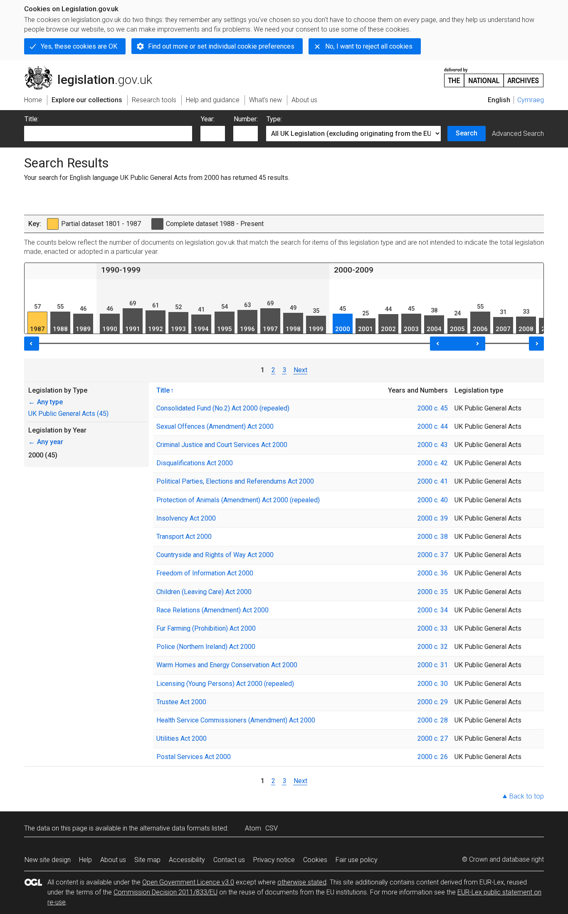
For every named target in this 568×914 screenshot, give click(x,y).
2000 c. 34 (432, 610)
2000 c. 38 (432, 537)
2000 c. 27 (432, 738)
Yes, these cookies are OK (79, 46)
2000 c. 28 (432, 720)
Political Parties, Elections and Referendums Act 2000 (235, 481)
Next (300, 370)
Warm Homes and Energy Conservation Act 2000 (226, 665)
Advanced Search (518, 134)
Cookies (315, 860)
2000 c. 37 (432, 555)
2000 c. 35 (432, 592)
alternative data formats (175, 828)
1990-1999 (121, 270)
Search (466, 133)
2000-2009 (353, 270)
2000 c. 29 (432, 702)
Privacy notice (274, 860)
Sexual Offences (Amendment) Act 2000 (215, 426)
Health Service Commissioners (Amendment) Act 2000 (235, 720)
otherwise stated (301, 882)
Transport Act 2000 (184, 537)
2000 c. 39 (432, 518)
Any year (45, 442)
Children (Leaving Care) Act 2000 (204, 592)
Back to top (526, 796)
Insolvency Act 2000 (186, 518)
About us (113, 860)
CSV (271, 828)
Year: (208, 119)
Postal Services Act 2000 (193, 757)
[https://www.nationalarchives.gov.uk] (494, 74)
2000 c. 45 (432, 408)
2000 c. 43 (432, 445)
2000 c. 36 (432, 573)
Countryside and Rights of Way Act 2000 (215, 555)
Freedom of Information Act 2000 (204, 573)
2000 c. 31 (432, 665)
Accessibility (187, 860)
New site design (48, 860)
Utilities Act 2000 (181, 738)
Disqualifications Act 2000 (194, 463)
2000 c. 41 (432, 481)
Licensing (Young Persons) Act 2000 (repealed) (225, 684)
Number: (246, 119)
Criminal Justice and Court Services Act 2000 (221, 445)
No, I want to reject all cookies (368, 46)
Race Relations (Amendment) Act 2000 (212, 610)
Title (163, 390)
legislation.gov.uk (92, 69)
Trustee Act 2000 (181, 702)
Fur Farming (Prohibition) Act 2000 (206, 628)
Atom (253, 828)
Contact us (229, 860)
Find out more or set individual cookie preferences (221, 46)
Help (85, 860)
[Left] (31, 344)
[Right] (536, 344)
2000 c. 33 (432, 628)
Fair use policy (357, 860)
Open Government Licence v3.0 (188, 882)
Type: (274, 119)
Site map (147, 860)
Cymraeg (530, 100)
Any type (45, 402)
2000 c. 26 (432, 757)
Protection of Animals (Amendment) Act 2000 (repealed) (238, 500)
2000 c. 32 (432, 647)
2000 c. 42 (432, 463)
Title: (32, 119)
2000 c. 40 (432, 500)
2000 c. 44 (432, 426)
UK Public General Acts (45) (68, 414)
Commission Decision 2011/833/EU (165, 892)
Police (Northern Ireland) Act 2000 (205, 647)
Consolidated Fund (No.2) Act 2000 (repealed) (222, 408)
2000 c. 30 (432, 684)
